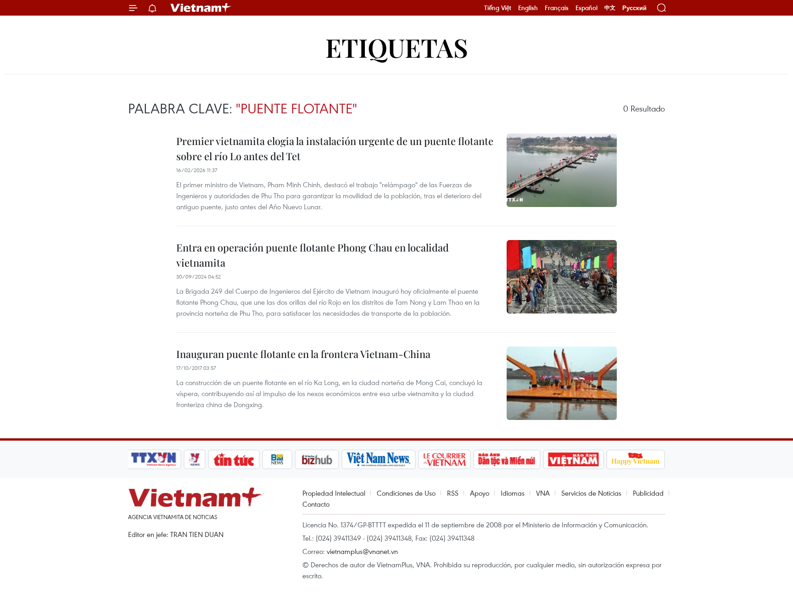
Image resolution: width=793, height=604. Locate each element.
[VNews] (195, 459)
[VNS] (378, 459)
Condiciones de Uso (406, 493)
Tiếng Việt (497, 8)
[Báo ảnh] (573, 459)
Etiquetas (396, 47)
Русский (634, 8)
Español (586, 8)
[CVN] (444, 459)
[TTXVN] (153, 459)
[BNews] (277, 459)
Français (557, 8)
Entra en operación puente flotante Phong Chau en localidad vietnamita (312, 254)
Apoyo (479, 493)
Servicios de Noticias (591, 493)
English (528, 8)
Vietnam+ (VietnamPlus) (201, 8)
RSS (452, 493)
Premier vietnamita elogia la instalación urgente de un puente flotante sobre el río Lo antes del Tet (334, 148)
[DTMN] (506, 459)
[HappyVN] (635, 459)
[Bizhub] (317, 459)
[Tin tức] (234, 459)
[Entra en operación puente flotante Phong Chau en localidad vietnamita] (562, 276)
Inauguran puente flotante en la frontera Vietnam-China (303, 354)
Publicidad (648, 493)
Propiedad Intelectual (333, 493)
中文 (609, 8)
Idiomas (513, 493)
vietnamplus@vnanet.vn (362, 551)
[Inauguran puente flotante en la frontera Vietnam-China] (562, 383)
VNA (543, 493)
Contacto (315, 504)
